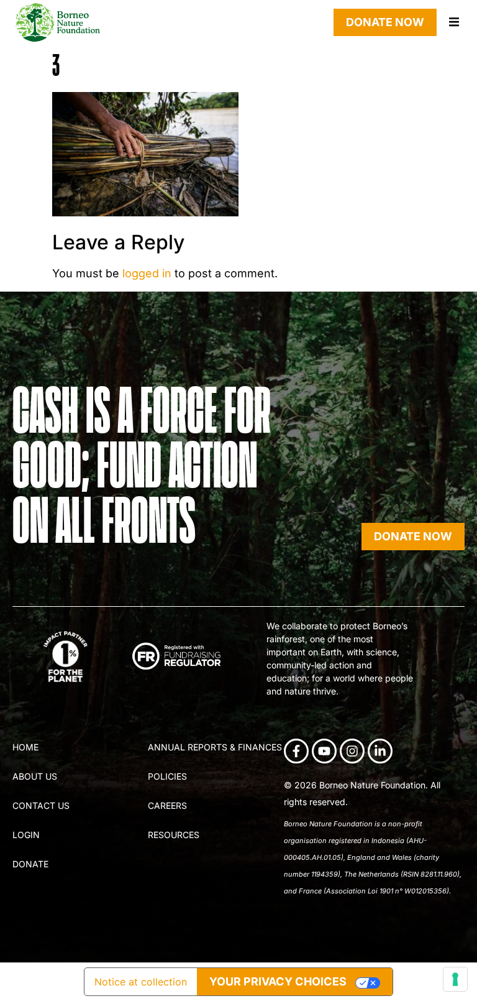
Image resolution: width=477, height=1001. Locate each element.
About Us (34, 776)
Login (26, 834)
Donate (30, 864)
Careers (167, 805)
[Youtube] (324, 751)
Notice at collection (140, 982)
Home (25, 747)
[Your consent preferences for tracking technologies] (455, 979)
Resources (173, 834)
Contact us (41, 805)
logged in (146, 273)
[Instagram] (352, 751)
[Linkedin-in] (380, 751)
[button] (454, 22)
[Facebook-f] (296, 751)
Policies (167, 776)
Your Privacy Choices (278, 981)
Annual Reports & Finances (215, 747)
